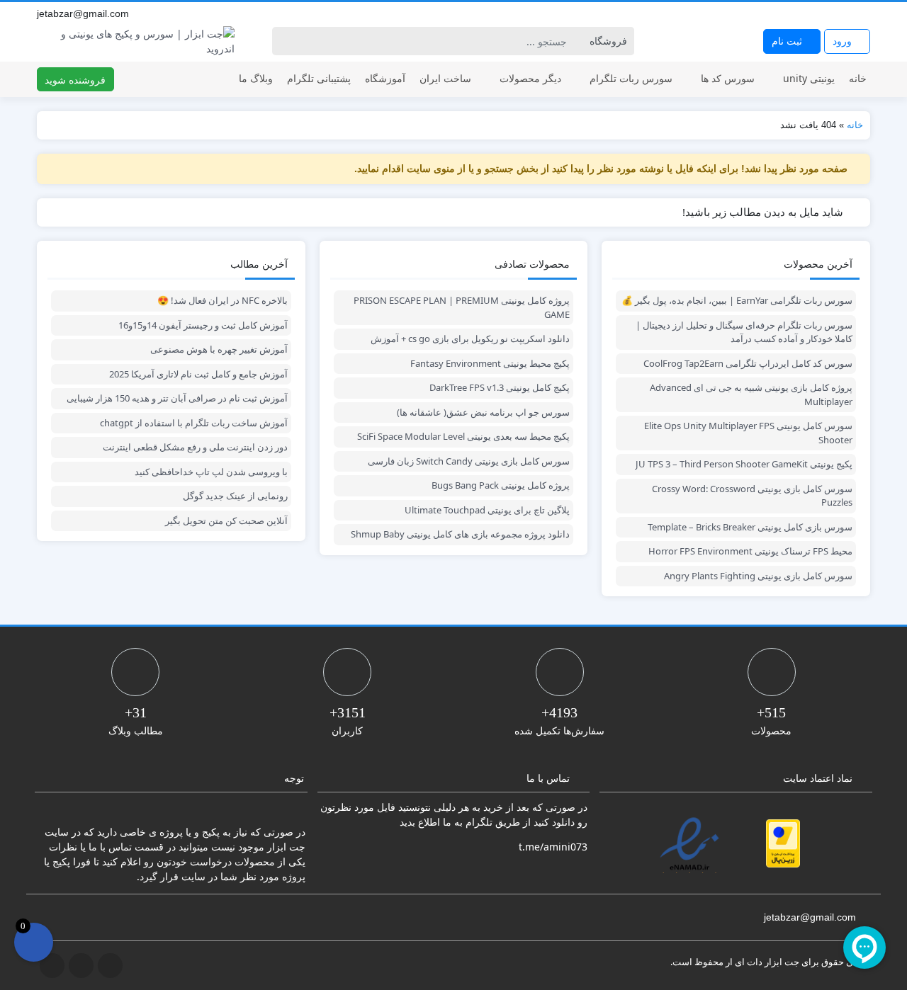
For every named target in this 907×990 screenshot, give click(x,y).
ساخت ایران (445, 78)
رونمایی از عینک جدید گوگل (235, 495)
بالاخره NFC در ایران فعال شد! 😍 (222, 300)
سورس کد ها (728, 78)
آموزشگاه (385, 78)
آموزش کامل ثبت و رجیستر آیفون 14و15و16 (203, 325)
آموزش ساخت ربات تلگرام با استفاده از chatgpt (194, 422)
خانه (858, 78)
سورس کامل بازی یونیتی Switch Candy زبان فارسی (469, 461)
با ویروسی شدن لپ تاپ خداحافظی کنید (211, 471)
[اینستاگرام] (847, 13)
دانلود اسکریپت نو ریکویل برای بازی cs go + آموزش (470, 338)
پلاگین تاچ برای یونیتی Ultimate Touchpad (487, 509)
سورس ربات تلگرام (631, 78)
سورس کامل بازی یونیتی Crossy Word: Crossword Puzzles (752, 495)
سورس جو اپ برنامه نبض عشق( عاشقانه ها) (483, 412)
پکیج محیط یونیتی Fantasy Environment (490, 363)
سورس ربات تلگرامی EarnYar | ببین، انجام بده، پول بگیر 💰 (736, 300)
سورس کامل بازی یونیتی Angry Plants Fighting (758, 575)
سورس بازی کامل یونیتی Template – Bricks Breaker (750, 526)
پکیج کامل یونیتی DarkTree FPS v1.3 (499, 387)
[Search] (285, 41)
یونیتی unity (809, 78)
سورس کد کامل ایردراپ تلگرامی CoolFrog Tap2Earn (747, 363)
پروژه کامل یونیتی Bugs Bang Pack (501, 485)
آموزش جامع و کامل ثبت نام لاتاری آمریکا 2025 (198, 374)
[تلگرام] (832, 13)
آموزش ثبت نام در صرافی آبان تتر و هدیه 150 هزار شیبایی (177, 398)
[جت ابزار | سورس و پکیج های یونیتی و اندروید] (136, 41)
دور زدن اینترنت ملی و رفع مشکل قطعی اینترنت (195, 446)
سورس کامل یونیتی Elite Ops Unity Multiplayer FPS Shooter (748, 432)
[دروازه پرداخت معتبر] (783, 843)
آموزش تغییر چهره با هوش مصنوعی (219, 349)
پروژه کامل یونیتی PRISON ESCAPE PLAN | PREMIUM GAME (462, 307)
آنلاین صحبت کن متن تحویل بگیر (226, 520)
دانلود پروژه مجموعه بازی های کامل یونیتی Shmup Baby (460, 534)
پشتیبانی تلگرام (319, 78)
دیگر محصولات (530, 78)
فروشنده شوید (75, 79)
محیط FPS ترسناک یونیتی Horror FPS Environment (750, 551)
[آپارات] (863, 13)
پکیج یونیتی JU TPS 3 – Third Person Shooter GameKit (744, 463)
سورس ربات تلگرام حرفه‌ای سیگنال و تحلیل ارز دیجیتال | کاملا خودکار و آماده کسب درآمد (744, 332)
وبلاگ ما (256, 78)
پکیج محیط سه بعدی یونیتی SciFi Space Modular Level (463, 436)
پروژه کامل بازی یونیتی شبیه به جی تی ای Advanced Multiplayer (751, 394)
